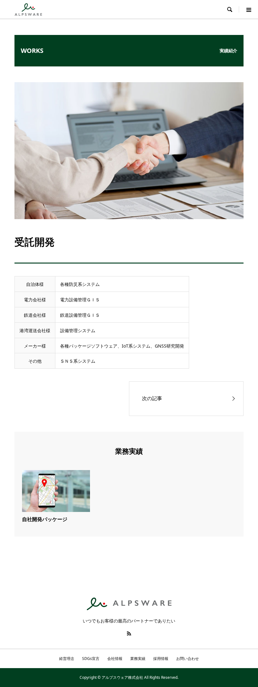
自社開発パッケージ (44, 519)
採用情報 (160, 658)
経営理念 (66, 658)
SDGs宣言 (90, 658)
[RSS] (129, 633)
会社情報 (114, 658)
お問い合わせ (187, 658)
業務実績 (137, 658)
